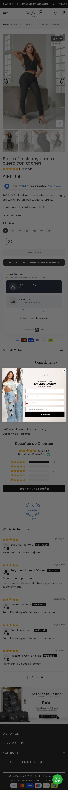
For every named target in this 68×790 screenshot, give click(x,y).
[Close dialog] (64, 370)
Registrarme (45, 414)
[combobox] (28, 403)
